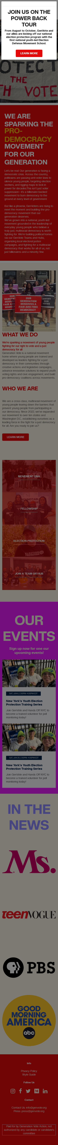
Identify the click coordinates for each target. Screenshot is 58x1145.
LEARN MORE (29, 53)
